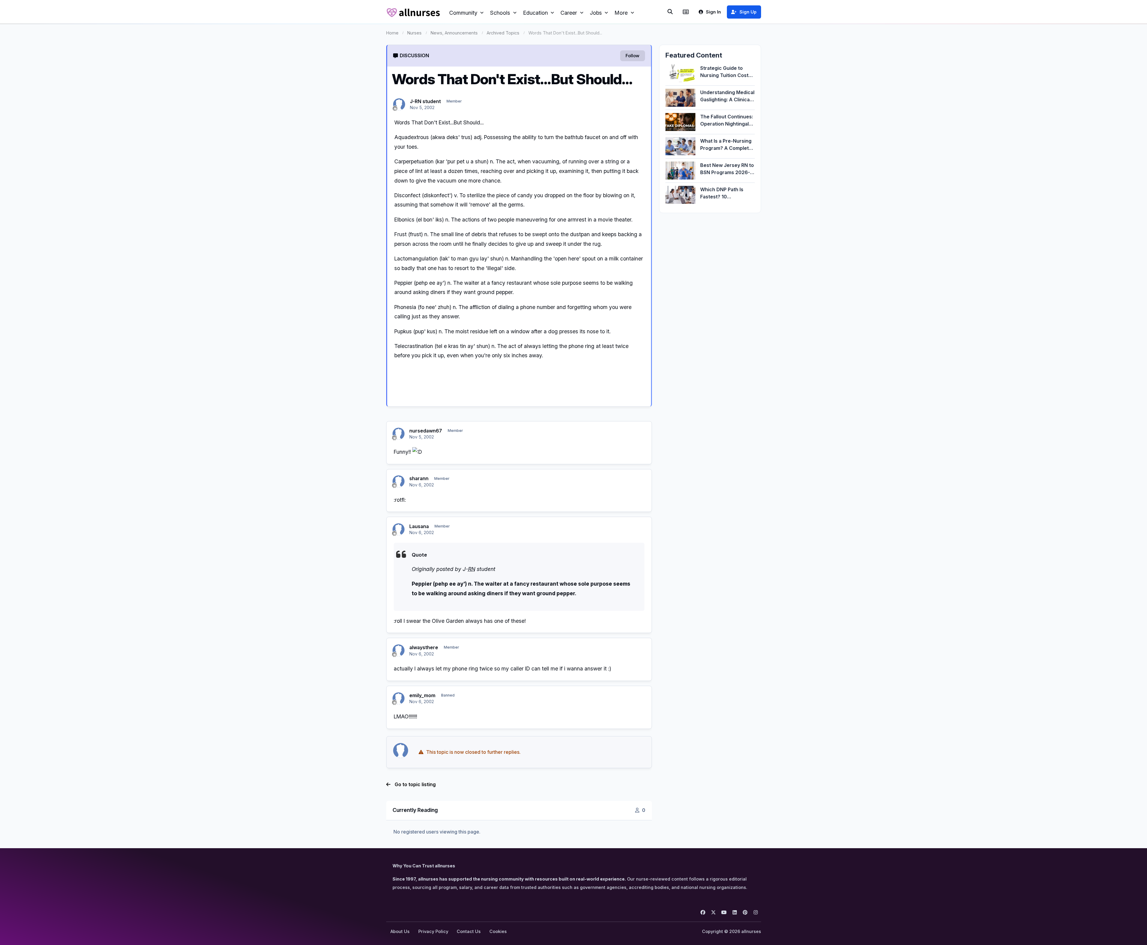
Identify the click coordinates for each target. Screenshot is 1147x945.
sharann (419, 478)
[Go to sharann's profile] (399, 481)
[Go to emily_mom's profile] (399, 698)
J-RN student (425, 101)
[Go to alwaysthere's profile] (399, 650)
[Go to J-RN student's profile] (399, 104)
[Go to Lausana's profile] (399, 529)
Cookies (498, 931)
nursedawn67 (425, 431)
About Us (400, 931)
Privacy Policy (433, 931)
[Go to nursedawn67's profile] (399, 434)
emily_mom (422, 695)
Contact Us (469, 931)
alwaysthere (423, 647)
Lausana (419, 526)
